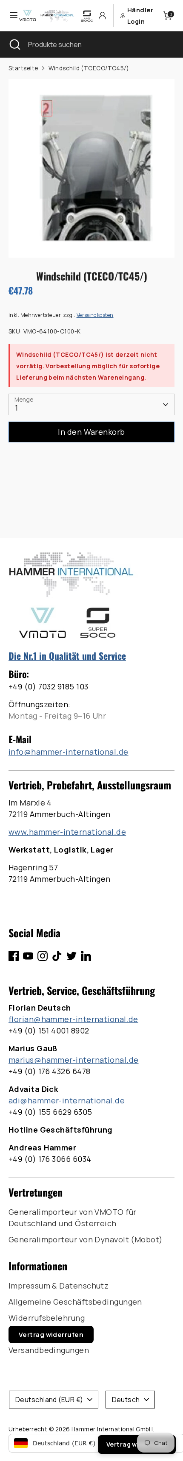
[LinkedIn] (86, 956)
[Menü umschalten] (9, 15)
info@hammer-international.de (69, 752)
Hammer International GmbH (112, 1429)
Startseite (23, 68)
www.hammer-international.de (67, 832)
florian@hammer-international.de (73, 1019)
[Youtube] (28, 956)
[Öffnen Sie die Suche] (14, 44)
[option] (91, 168)
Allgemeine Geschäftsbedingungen (75, 1302)
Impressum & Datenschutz (59, 1285)
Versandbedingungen (49, 1350)
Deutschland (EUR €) (49, 1399)
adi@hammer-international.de (67, 1100)
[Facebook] (14, 956)
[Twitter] (71, 956)
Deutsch (126, 1399)
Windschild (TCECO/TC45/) (89, 68)
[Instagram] (42, 956)
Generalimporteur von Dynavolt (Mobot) (86, 1239)
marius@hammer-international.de (74, 1060)
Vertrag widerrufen (51, 1334)
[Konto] (102, 15)
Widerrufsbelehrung (47, 1318)
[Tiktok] (57, 956)
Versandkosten (95, 315)
